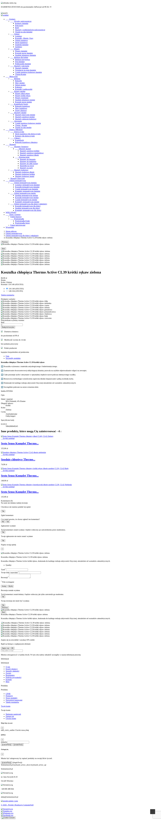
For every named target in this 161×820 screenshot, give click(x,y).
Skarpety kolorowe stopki (24, 176)
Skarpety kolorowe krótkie (25, 174)
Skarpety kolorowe (19, 170)
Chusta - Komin (21, 125)
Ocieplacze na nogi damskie (25, 70)
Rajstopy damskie (21, 23)
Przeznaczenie (22, 157)
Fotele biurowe (16, 217)
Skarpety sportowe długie (29, 155)
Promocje (9, 696)
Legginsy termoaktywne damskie (27, 185)
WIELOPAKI (11, 212)
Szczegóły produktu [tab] (13, 358)
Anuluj (4, 586)
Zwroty (8, 673)
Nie (3, 522)
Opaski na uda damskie (23, 32)
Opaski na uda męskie (23, 127)
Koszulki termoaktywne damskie (27, 187)
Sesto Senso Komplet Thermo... (20, 443)
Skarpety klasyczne (17, 178)
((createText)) (18, 745)
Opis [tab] (7, 356)
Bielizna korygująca (22, 60)
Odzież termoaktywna (16, 181)
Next (3, 249)
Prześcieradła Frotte (22, 221)
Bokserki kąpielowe (22, 106)
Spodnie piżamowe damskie (25, 55)
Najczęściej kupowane (14, 700)
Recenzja (5, 577)
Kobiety (10, 19)
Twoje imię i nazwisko (10, 573)
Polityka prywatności (13, 677)
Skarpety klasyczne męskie (25, 115)
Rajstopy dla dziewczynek (25, 136)
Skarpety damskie (21, 68)
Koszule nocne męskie (23, 102)
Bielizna (15, 79)
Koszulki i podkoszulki (23, 89)
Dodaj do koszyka (8, 327)
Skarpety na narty (26, 168)
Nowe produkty (11, 698)
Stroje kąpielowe (21, 43)
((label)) (4, 742)
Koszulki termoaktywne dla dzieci (27, 206)
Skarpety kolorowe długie (24, 172)
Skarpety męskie (18, 113)
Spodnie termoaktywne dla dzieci (27, 208)
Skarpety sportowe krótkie (29, 151)
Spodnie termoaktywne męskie (26, 195)
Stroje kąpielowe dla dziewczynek (28, 134)
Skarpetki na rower (27, 166)
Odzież (14, 34)
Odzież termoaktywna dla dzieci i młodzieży (28, 204)
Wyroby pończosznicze (20, 21)
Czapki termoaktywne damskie (26, 189)
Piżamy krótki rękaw (23, 96)
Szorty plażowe (21, 110)
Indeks (3, 391)
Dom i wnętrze (13, 215)
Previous (5, 242)
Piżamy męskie (17, 91)
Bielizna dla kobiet (19, 57)
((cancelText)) (6, 745)
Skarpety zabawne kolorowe (25, 119)
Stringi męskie (20, 85)
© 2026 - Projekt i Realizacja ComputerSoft (17, 805)
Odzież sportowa (21, 40)
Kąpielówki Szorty (19, 104)
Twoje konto (5, 706)
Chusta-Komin (20, 74)
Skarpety (11, 144)
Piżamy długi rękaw (22, 94)
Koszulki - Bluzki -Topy (24, 38)
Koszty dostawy (12, 669)
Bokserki (18, 81)
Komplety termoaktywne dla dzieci (28, 210)
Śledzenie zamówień (13, 714)
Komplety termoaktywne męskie (27, 202)
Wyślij (10, 586)
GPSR (8, 694)
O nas (8, 667)
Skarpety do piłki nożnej (29, 164)
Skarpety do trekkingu (28, 161)
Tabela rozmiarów (7, 295)
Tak (3, 511)
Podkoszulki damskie (23, 64)
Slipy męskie (20, 83)
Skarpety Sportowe (19, 147)
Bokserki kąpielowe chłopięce (26, 142)
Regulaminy (10, 675)
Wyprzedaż (10, 227)
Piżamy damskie (21, 51)
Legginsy (18, 36)
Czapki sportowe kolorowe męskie (28, 123)
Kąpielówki (19, 140)
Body (17, 28)
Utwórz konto (11, 718)
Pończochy (19, 26)
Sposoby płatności (12, 671)
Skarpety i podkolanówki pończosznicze (30, 30)
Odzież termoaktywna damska (23, 183)
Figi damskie (20, 62)
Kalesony (18, 87)
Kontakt (9, 680)
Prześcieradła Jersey (22, 223)
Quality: (9, 565)
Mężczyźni (12, 77)
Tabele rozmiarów (12, 702)
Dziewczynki (17, 132)
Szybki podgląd (7, 438)
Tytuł (3, 570)
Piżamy (15, 49)
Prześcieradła (17, 219)
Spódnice (18, 47)
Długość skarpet (23, 149)
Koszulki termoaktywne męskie (27, 198)
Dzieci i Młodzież (14, 130)
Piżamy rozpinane (21, 98)
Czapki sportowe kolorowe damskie (28, 72)
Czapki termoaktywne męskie (26, 200)
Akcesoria (16, 121)
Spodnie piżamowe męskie (25, 100)
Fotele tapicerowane (17, 225)
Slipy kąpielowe (21, 108)
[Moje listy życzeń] (4, 15)
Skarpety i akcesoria (19, 66)
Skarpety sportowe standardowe (32, 153)
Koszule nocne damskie (24, 53)
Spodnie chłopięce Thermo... (18, 459)
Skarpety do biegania (27, 159)
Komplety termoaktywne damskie (27, 191)
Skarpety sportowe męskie (25, 117)
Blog (7, 682)
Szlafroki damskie (21, 45)
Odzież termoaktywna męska (23, 193)
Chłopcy (15, 138)
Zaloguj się (10, 716)
